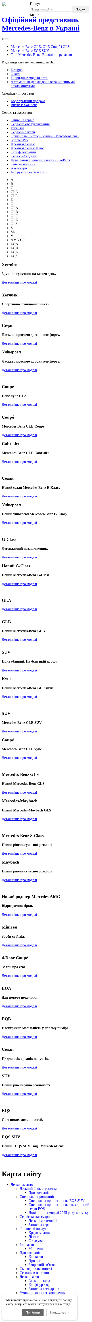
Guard (15, 74)
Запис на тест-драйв (44, 1289)
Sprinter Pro (19, 140)
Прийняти (33, 1312)
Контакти (36, 1257)
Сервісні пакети (23, 132)
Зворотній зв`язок (42, 1265)
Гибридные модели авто (29, 78)
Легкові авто (29, 1277)
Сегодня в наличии (34, 1273)
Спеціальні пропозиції (37, 1196)
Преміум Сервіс (23, 144)
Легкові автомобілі (43, 1221)
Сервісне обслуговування (30, 124)
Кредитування (39, 1233)
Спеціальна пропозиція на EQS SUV (57, 1200)
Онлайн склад (39, 1281)
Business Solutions (24, 105)
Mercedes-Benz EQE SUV (30, 51)
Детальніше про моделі (19, 282)
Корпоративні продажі (28, 101)
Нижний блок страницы (38, 1188)
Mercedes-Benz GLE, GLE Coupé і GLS (40, 47)
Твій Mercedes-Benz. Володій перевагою (41, 55)
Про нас (35, 1261)
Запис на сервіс (22, 120)
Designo (17, 70)
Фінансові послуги (34, 1229)
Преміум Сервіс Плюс (27, 148)
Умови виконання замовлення (42, 1293)
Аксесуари (19, 168)
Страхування (38, 1241)
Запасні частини (23, 164)
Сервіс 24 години (24, 156)
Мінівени (36, 1249)
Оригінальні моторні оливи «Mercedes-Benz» (45, 136)
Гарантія (17, 128)
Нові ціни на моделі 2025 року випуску (59, 1213)
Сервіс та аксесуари (35, 1217)
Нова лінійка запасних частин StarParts (40, 160)
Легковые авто (22, 1184)
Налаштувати (59, 1312)
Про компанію (39, 1192)
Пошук (80, 9)
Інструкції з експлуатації (29, 172)
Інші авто (27, 1245)
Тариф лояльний (23, 152)
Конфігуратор (39, 1285)
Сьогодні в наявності (36, 1269)
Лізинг (34, 1237)
